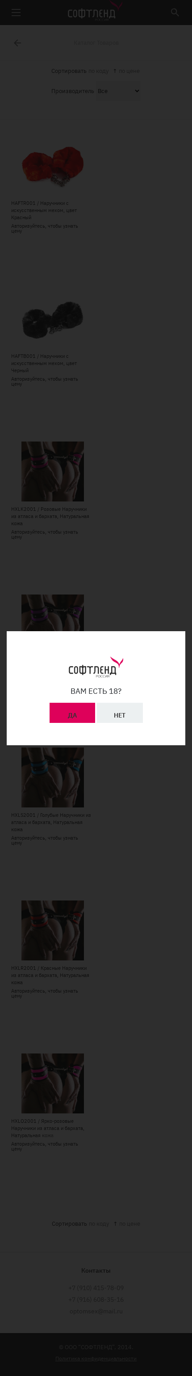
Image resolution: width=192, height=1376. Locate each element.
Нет (119, 715)
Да (72, 715)
